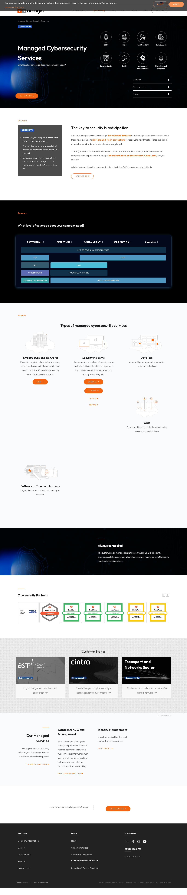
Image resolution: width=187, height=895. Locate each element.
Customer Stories (79, 847)
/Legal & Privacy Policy (148, 883)
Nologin (25, 883)
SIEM (79, 265)
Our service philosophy (36, 764)
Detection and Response (108, 280)
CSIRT (35, 258)
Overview (137, 79)
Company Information (28, 840)
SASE (35, 265)
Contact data (24, 868)
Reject (160, 4)
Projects (136, 94)
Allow (176, 4)
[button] (28, 612)
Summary (22, 213)
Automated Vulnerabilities (35, 280)
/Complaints (165, 883)
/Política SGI (131, 883)
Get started (26, 96)
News (74, 840)
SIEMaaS (92, 391)
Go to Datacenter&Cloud (69, 773)
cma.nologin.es (132, 857)
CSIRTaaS (92, 382)
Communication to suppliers (111, 883)
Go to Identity (104, 748)
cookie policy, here (14, 7)
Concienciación (35, 273)
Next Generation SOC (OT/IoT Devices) (93, 250)
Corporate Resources (81, 854)
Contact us (81, 176)
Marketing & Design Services (84, 868)
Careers (21, 847)
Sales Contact (117, 809)
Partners (22, 861)
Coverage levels (139, 87)
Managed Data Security (79, 273)
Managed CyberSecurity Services (33, 21)
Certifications (24, 854)
